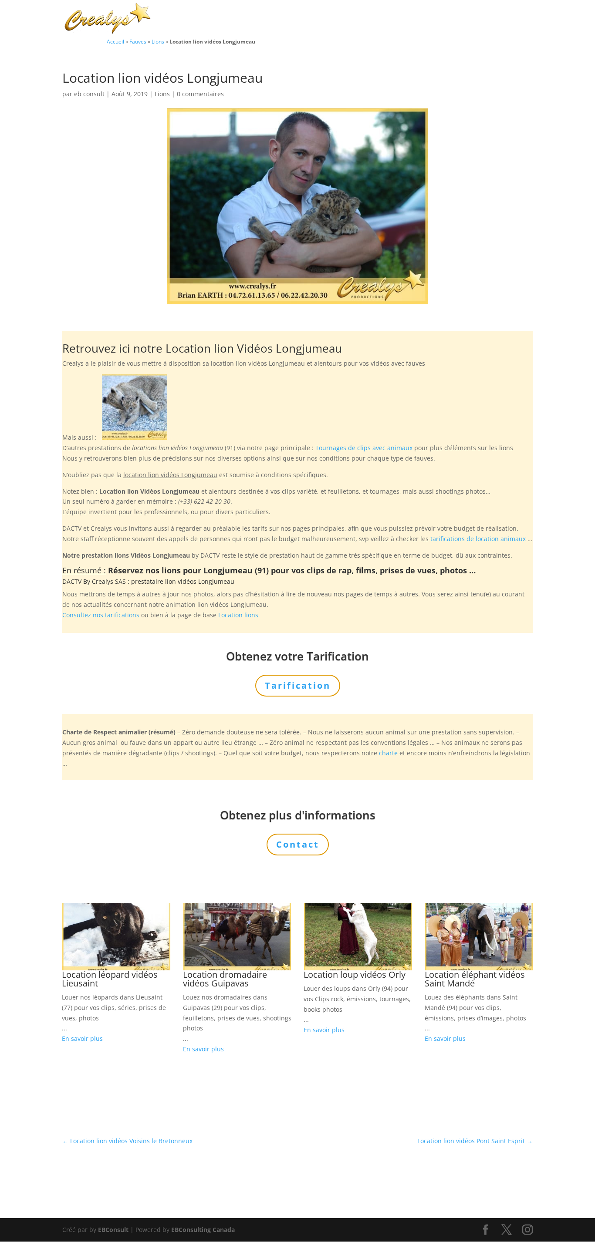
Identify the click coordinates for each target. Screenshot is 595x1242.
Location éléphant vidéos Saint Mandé (475, 979)
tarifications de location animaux (478, 539)
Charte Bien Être (254, 19)
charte (388, 753)
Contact (502, 19)
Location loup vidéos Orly (355, 974)
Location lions (238, 615)
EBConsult (113, 1229)
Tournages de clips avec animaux (363, 448)
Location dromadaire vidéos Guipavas (225, 979)
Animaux (307, 19)
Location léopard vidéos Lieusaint (110, 979)
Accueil (115, 41)
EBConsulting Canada (203, 1229)
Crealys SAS (109, 581)
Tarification (459, 19)
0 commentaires (200, 94)
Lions (158, 41)
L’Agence (414, 19)
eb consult (89, 94)
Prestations (361, 19)
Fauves (137, 41)
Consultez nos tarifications (100, 615)
